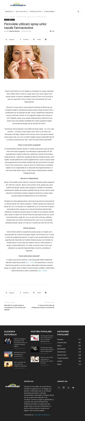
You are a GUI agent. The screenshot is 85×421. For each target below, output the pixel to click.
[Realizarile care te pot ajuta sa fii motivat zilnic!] (8, 354)
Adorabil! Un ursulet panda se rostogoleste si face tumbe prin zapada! (15, 307)
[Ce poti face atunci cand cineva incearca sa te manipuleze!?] (35, 349)
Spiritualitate (35, 11)
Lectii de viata (21, 11)
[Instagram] (63, 387)
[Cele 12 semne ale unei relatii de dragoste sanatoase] (8, 364)
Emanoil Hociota (14, 31)
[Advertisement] (56, 4)
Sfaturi (12, 19)
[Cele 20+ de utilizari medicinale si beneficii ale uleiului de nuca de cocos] (35, 359)
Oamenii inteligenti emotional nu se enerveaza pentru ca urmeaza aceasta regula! (20, 342)
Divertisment (49, 11)
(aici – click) (30, 262)
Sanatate (8, 11)
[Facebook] (59, 387)
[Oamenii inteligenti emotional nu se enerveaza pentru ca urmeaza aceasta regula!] (8, 341)
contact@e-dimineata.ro (42, 415)
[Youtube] (73, 387)
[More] (46, 39)
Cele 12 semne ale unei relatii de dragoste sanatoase (20, 364)
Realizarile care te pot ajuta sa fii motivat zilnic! (20, 354)
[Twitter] (68, 387)
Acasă (6, 17)
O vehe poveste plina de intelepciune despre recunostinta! (43, 306)
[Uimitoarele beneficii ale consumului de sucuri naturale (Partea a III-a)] (35, 338)
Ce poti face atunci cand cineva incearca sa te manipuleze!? (47, 349)
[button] (78, 12)
